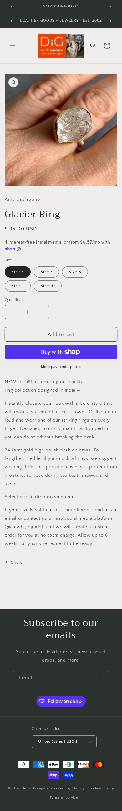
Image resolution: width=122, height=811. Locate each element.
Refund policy (102, 788)
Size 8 (75, 271)
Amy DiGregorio (36, 788)
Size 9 (17, 285)
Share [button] (17, 562)
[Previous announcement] (11, 7)
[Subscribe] (102, 678)
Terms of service (64, 797)
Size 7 (46, 271)
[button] (12, 45)
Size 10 (47, 285)
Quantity (13, 299)
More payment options (61, 367)
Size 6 (17, 271)
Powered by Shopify (68, 788)
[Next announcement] (110, 7)
